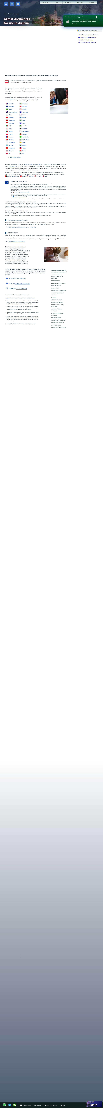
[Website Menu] (12, 4)
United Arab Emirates (13, 176)
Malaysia (31, 176)
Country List (68, 2)
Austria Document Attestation (12, 14)
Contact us (91, 2)
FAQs (57, 2)
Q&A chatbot (37, 1105)
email (34, 298)
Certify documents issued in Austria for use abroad (22, 227)
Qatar (45, 176)
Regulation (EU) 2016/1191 (19, 197)
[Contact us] (18, 6)
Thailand (39, 176)
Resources (80, 2)
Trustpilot (62, 1105)
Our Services (45, 2)
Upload (8, 298)
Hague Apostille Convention (31, 164)
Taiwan (24, 176)
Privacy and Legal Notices (50, 1105)
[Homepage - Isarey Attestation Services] (6, 6)
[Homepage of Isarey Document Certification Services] (94, 1103)
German (12, 99)
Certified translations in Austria (16, 241)
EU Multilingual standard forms (20, 192)
